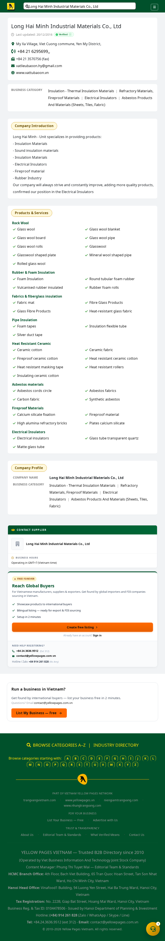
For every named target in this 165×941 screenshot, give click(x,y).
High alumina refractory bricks (42, 423)
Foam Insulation (30, 278)
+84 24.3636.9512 (27, 651)
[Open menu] (154, 7)
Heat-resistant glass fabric (110, 311)
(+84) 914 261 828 (63, 915)
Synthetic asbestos (104, 399)
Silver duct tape (29, 334)
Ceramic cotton (29, 349)
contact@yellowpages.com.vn (36, 656)
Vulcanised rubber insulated (40, 287)
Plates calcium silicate (107, 423)
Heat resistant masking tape (40, 367)
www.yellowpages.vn (80, 800)
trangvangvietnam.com (39, 800)
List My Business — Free (39, 713)
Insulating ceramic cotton (38, 375)
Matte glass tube (30, 446)
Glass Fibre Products (34, 311)
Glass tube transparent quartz (114, 438)
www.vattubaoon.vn (32, 72)
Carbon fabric (28, 399)
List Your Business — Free (65, 820)
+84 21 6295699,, (33, 51)
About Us (27, 835)
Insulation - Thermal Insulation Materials (81, 91)
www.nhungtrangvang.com (82, 805)
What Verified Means (105, 835)
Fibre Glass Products (106, 302)
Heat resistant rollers (106, 367)
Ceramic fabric (101, 349)
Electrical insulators (33, 438)
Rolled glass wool (31, 263)
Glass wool (26, 229)
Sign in (97, 635)
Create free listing (80, 627)
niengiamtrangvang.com (121, 800)
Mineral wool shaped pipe (110, 255)
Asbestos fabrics (102, 390)
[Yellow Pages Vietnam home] (11, 6)
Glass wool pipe (102, 237)
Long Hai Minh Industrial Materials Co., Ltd (63, 6)
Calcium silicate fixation (36, 414)
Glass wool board (31, 237)
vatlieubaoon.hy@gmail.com (39, 65)
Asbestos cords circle (34, 390)
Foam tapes (26, 326)
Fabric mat (25, 302)
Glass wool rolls (30, 246)
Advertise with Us (105, 820)
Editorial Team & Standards (62, 835)
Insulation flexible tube (108, 326)
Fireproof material (104, 414)
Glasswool (97, 246)
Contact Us (136, 835)
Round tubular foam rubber (112, 278)
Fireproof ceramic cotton (37, 358)
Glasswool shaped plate (36, 255)
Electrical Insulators (101, 97)
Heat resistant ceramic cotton (113, 358)
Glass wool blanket (104, 229)
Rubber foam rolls (104, 287)
